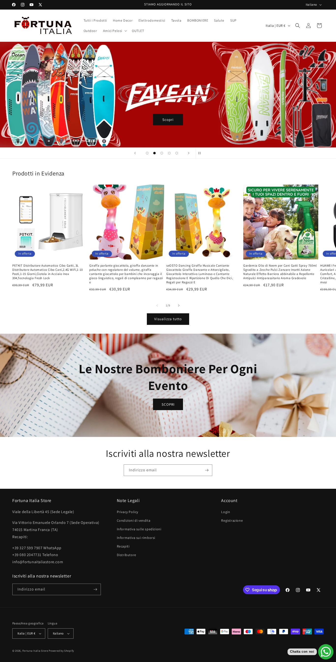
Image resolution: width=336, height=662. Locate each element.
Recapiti (123, 546)
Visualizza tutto (168, 319)
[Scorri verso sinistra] (157, 305)
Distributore (126, 555)
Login (225, 511)
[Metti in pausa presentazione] (201, 153)
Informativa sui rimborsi (136, 537)
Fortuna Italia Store (35, 650)
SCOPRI (168, 404)
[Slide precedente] (135, 153)
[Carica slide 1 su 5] (147, 153)
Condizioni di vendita (134, 520)
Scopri (168, 119)
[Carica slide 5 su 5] (176, 153)
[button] (114, 31)
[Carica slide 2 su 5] (154, 153)
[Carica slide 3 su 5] (162, 153)
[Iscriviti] (206, 470)
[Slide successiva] (188, 153)
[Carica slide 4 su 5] (169, 153)
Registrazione (232, 520)
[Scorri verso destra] (178, 305)
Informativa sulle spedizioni (139, 529)
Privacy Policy (127, 511)
